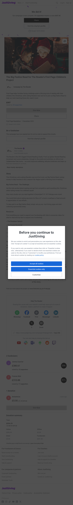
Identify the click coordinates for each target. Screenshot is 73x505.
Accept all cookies (36, 264)
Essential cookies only (36, 269)
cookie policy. (39, 255)
